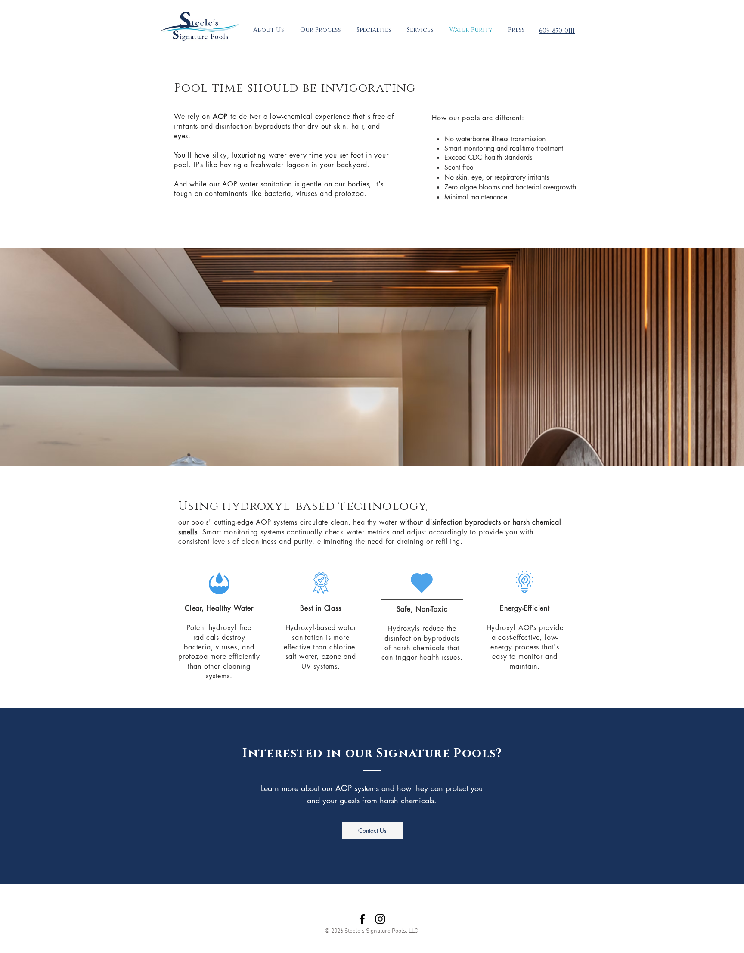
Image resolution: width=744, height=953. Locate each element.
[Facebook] (362, 919)
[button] (374, 30)
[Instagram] (380, 919)
